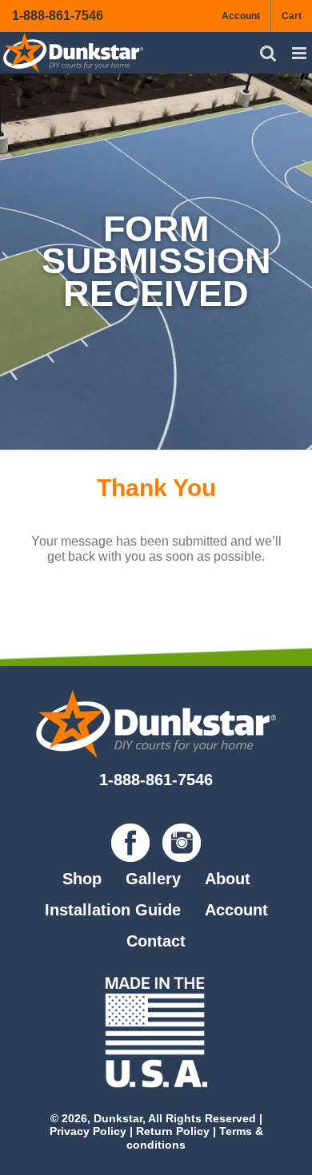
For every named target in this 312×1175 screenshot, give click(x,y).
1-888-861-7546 (57, 15)
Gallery (153, 878)
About (227, 878)
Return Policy (173, 1131)
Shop (82, 878)
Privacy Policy (88, 1131)
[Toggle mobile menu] (300, 53)
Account (236, 910)
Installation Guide (113, 910)
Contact (156, 941)
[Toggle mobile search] (268, 53)
